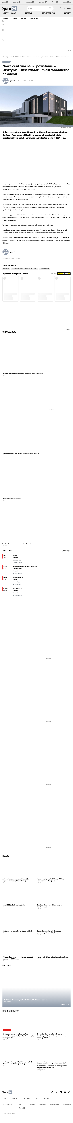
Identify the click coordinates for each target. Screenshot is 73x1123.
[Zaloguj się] (60, 8)
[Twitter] (56, 1092)
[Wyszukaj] (49, 8)
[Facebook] (52, 1092)
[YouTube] (64, 1092)
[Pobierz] (3, 35)
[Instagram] (69, 1092)
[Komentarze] (3, 25)
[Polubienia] (3, 20)
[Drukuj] (3, 30)
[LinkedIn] (60, 1092)
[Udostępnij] (3, 40)
